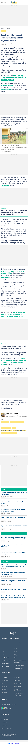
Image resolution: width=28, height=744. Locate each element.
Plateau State (5, 422)
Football (3, 513)
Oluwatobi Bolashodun (17, 43)
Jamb (13, 427)
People (2, 568)
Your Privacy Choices (16, 743)
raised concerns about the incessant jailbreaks (13, 362)
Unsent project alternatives (9, 432)
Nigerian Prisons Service (17, 422)
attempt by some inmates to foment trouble (12, 272)
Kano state (5, 277)
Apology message (6, 427)
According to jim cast (19, 430)
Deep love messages (6, 430)
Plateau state (6, 89)
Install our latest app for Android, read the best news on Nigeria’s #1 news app (13, 314)
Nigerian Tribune (7, 85)
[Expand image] (26, 130)
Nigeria (8, 28)
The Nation (5, 186)
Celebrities (3, 584)
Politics (2, 505)
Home (2, 28)
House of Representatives (13, 359)
